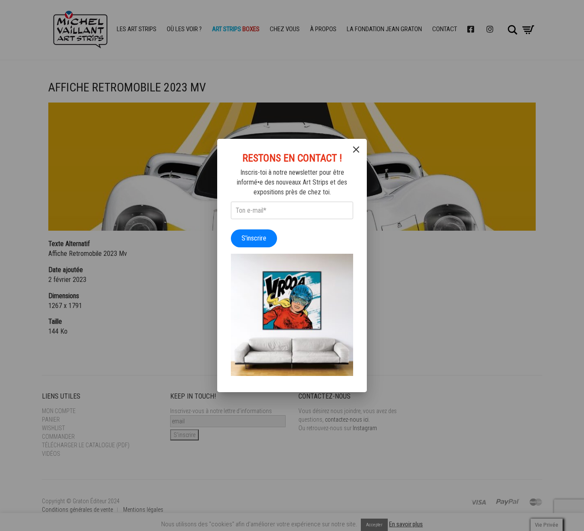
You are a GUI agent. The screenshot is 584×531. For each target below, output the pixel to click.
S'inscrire (254, 238)
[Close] (356, 149)
